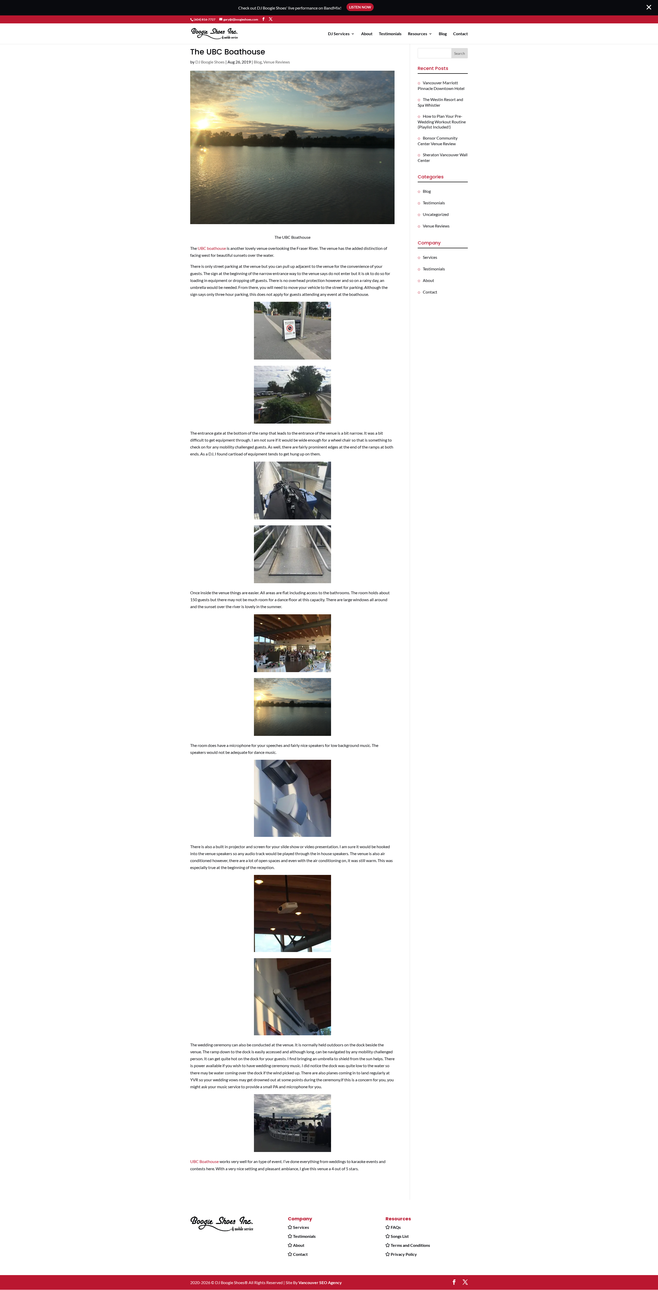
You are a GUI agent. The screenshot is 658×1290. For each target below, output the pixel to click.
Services (430, 257)
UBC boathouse (212, 248)
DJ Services (339, 34)
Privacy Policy (404, 1254)
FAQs (396, 1227)
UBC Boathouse (204, 1161)
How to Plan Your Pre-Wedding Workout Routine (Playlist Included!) (442, 121)
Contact (460, 34)
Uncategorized (436, 214)
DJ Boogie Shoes (210, 61)
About (366, 34)
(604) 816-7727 (204, 19)
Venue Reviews (276, 61)
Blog (443, 34)
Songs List (400, 1236)
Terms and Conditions (410, 1245)
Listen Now (360, 7)
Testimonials (390, 34)
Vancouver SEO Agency (320, 1282)
